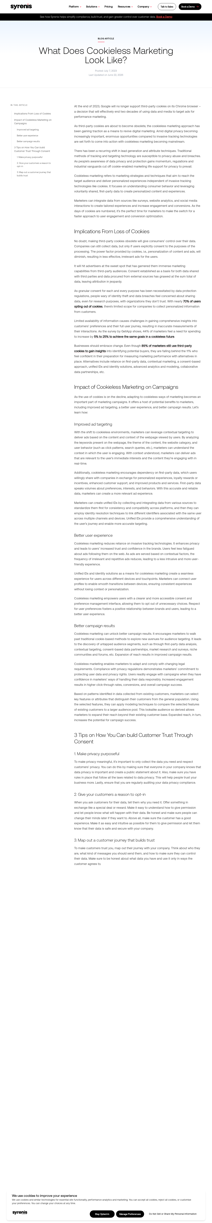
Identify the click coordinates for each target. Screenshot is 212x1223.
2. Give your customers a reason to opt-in (34, 165)
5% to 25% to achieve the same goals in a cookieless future (134, 336)
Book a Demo (164, 16)
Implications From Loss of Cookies (32, 113)
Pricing (109, 6)
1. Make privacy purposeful (29, 157)
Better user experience (27, 135)
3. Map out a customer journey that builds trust (34, 174)
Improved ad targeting (28, 129)
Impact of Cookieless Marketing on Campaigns (33, 122)
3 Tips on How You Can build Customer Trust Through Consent (32, 149)
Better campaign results (28, 141)
